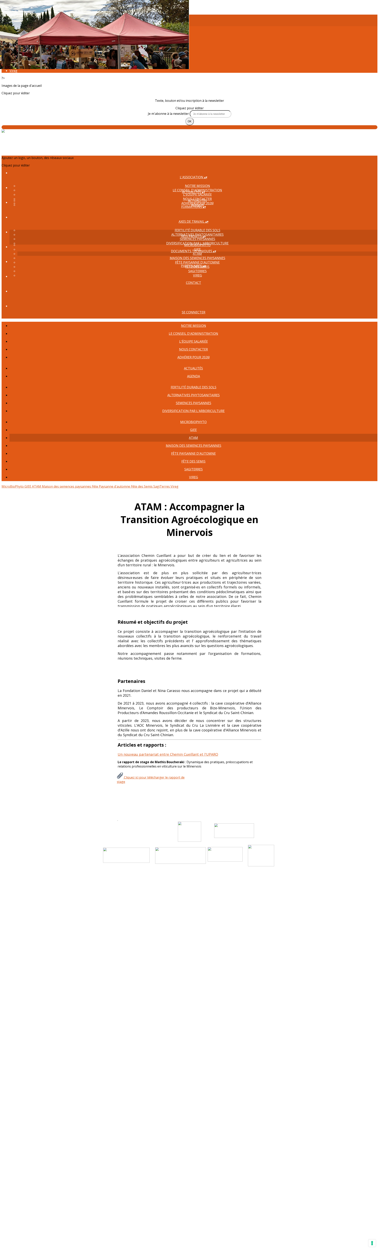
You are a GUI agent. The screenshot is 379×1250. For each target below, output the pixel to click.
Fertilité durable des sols (197, 230)
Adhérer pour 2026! (193, 357)
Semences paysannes (197, 239)
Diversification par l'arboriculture (193, 411)
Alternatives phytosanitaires (193, 395)
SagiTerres (197, 271)
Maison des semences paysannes (197, 258)
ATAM (197, 253)
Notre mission (197, 186)
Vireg (13, 70)
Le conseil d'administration (193, 333)
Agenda (193, 376)
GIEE (193, 430)
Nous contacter (193, 349)
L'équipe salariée (197, 194)
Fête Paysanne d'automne (197, 262)
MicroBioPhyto (197, 245)
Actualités (197, 200)
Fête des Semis (193, 461)
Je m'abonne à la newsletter (169, 113)
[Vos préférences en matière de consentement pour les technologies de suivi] (372, 1243)
